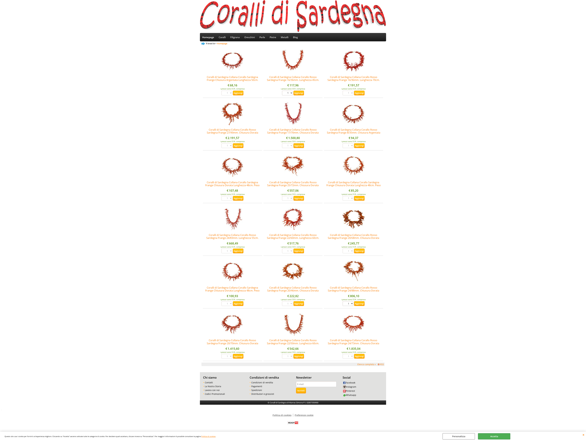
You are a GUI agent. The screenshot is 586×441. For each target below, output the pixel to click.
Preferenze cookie (304, 415)
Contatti (209, 382)
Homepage (208, 37)
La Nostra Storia (213, 386)
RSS (382, 364)
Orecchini (249, 37)
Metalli (284, 37)
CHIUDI (583, 434)
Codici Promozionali (215, 393)
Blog (295, 37)
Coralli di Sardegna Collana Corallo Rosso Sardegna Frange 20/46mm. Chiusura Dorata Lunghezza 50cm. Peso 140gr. (293, 290)
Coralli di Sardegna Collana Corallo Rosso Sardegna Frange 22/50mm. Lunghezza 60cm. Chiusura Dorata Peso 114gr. (293, 343)
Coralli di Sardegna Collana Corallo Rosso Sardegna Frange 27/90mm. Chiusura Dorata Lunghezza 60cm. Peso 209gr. (232, 132)
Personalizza (458, 436)
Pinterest (350, 390)
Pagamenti (256, 386)
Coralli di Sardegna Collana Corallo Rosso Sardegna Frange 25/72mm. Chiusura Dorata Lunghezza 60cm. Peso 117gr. (293, 185)
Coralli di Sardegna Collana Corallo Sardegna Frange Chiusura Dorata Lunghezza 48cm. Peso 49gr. (232, 185)
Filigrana (235, 37)
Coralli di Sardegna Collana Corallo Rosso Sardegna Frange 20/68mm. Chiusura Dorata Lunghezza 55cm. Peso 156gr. (353, 238)
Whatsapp (351, 395)
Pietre (273, 37)
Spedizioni (256, 390)
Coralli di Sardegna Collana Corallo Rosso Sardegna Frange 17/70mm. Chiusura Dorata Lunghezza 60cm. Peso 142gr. (293, 132)
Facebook (350, 382)
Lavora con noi (212, 390)
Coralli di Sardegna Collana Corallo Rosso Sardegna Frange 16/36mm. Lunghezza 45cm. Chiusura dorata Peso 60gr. (293, 80)
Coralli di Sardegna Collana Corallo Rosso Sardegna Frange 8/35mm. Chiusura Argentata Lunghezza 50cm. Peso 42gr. (353, 132)
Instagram (351, 386)
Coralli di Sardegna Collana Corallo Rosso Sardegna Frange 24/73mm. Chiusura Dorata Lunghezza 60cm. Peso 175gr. (353, 343)
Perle (262, 37)
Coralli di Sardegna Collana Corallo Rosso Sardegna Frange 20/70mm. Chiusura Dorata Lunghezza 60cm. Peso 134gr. (232, 343)
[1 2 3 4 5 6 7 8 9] (287, 93)
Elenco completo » (366, 364)
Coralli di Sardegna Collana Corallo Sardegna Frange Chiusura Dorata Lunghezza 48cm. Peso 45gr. (232, 290)
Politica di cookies (208, 436)
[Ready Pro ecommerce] (293, 423)
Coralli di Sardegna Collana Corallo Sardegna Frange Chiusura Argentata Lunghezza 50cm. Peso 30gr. (232, 80)
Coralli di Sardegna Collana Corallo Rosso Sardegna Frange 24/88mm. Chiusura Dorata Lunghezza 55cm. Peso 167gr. (353, 290)
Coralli (222, 37)
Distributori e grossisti (262, 393)
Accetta (494, 436)
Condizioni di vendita (262, 382)
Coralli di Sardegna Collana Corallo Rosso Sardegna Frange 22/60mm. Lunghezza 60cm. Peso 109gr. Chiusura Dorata (293, 238)
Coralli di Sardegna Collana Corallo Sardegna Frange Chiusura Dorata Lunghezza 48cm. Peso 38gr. (353, 185)
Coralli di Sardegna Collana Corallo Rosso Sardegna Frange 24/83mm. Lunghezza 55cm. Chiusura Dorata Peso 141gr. (232, 238)
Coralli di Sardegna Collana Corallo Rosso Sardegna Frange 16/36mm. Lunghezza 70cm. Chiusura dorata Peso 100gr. (353, 80)
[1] (348, 304)
